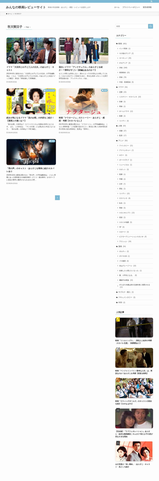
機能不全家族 (126, 280)
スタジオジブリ (126, 213)
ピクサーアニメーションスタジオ (132, 237)
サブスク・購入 (126, 292)
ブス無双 (124, 261)
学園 (122, 179)
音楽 (122, 217)
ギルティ (124, 251)
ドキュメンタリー (126, 297)
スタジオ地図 (125, 222)
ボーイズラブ (125, 160)
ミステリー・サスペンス (130, 97)
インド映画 (124, 48)
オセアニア (124, 63)
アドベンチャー (126, 150)
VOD (121, 302)
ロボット (124, 169)
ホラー (123, 155)
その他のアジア (126, 53)
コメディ (124, 121)
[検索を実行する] (150, 26)
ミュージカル (125, 165)
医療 (122, 116)
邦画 (122, 77)
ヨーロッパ (125, 58)
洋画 (123, 68)
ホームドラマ (126, 111)
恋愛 (122, 92)
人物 (122, 126)
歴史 (122, 189)
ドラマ (122, 87)
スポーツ (124, 232)
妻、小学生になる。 (128, 275)
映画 (122, 44)
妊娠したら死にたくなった (130, 270)
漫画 (122, 246)
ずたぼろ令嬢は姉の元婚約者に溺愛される (134, 286)
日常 (122, 184)
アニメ (122, 141)
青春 (122, 106)
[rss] (151, 1)
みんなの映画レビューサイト (26, 7)
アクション (125, 241)
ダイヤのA (124, 256)
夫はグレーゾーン (127, 266)
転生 (122, 203)
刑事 (122, 102)
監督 (122, 135)
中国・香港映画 (126, 82)
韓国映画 (124, 72)
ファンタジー (126, 146)
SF (121, 227)
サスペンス (124, 198)
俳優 (122, 131)
